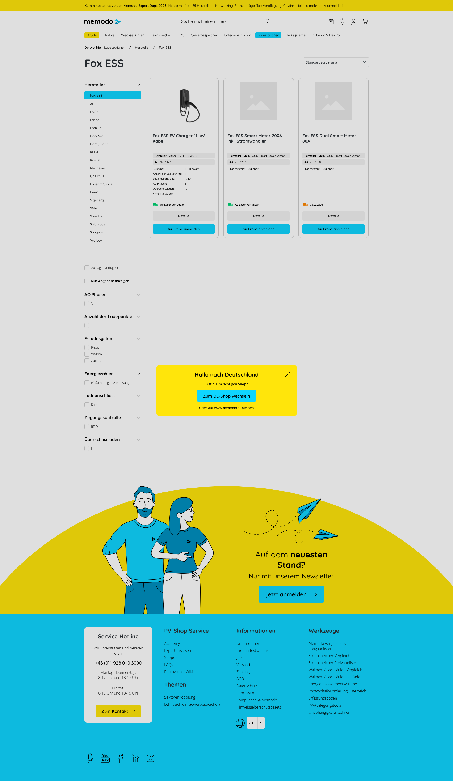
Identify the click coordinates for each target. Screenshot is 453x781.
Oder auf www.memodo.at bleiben (226, 408)
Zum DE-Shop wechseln (226, 396)
